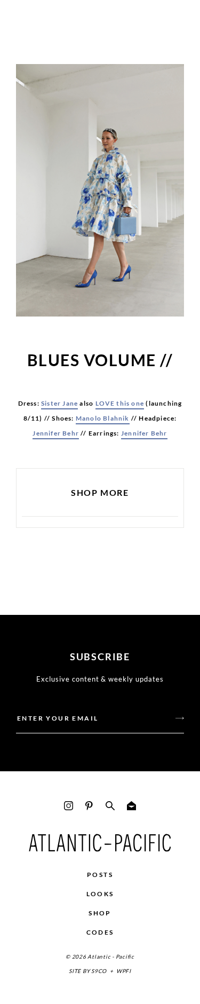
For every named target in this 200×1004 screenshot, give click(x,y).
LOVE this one (120, 403)
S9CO (99, 971)
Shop (100, 913)
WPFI (123, 971)
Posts (100, 875)
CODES (100, 932)
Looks (100, 894)
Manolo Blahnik (103, 418)
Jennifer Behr (56, 433)
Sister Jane (59, 403)
